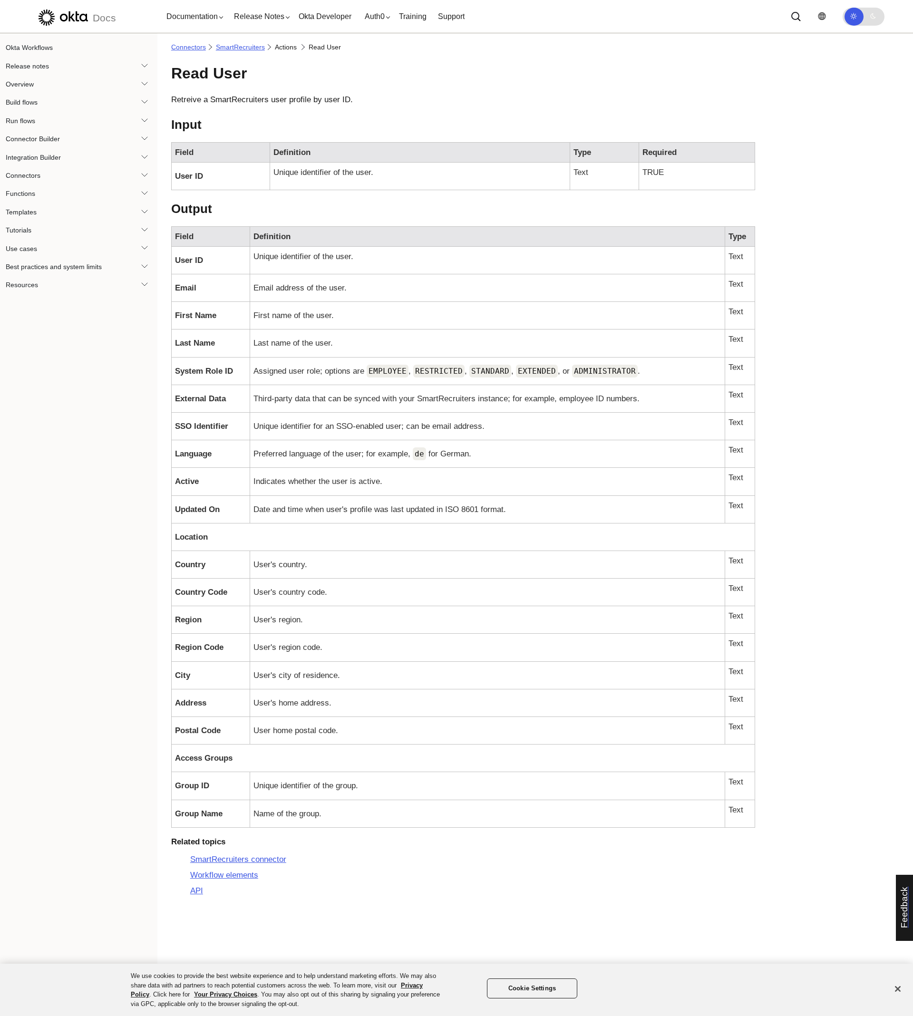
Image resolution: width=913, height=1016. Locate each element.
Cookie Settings (532, 988)
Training (413, 16)
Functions (20, 193)
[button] (192, 16)
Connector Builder (33, 139)
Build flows (22, 102)
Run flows (20, 121)
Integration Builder (33, 157)
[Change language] (821, 16)
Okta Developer (325, 16)
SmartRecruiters (240, 47)
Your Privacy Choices (225, 994)
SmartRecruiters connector (238, 859)
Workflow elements (224, 875)
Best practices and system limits (54, 267)
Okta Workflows (29, 47)
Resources (22, 285)
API (196, 890)
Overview (20, 84)
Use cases (21, 248)
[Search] (796, 16)
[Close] (897, 988)
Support (451, 16)
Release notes (27, 65)
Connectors (23, 175)
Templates (21, 212)
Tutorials (18, 230)
